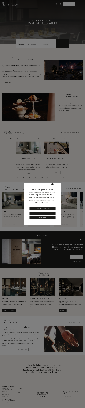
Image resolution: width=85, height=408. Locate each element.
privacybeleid (45, 202)
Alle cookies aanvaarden (42, 213)
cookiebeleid (38, 202)
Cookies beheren (42, 217)
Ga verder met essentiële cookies (42, 208)
